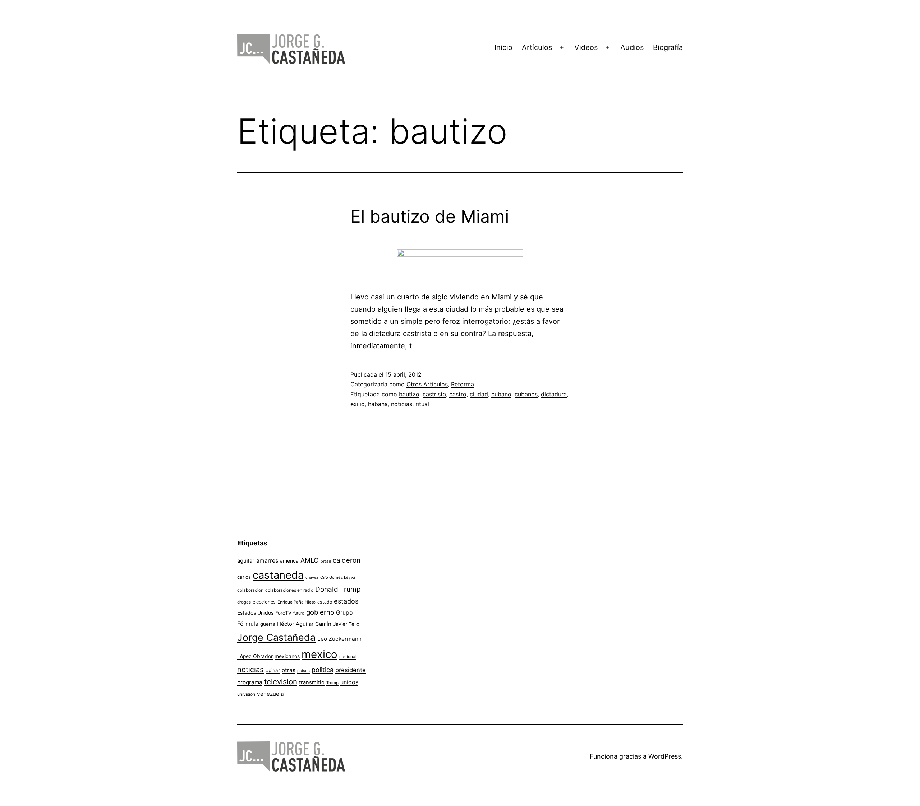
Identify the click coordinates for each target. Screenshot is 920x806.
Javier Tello (346, 624)
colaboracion (250, 590)
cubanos (526, 394)
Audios (632, 47)
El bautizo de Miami (429, 216)
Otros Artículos (427, 384)
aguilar (245, 560)
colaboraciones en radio (289, 590)
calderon (346, 560)
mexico (319, 654)
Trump (332, 682)
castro (457, 394)
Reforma (462, 384)
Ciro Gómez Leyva (337, 577)
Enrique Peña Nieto (296, 602)
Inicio (503, 47)
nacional (347, 656)
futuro (298, 613)
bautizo (409, 394)
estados (346, 601)
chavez (311, 577)
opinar (273, 670)
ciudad (479, 394)
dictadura (554, 394)
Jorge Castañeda (276, 637)
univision (246, 694)
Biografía (668, 47)
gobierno (320, 612)
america (289, 561)
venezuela (270, 693)
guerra (267, 624)
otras (288, 670)
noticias (401, 403)
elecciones (264, 602)
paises (303, 670)
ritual (422, 403)
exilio (357, 403)
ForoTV (283, 613)
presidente (350, 670)
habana (378, 403)
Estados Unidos (255, 613)
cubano (501, 394)
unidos (349, 682)
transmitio (312, 682)
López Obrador (255, 656)
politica (323, 670)
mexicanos (287, 656)
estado (324, 602)
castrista (434, 394)
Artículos (537, 47)
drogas (244, 602)
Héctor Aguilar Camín (304, 624)
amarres (267, 560)
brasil (326, 561)
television (280, 681)
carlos (244, 577)
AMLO (309, 560)
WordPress (664, 756)
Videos (586, 47)
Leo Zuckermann (339, 638)
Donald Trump (338, 589)
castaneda (278, 575)
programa (249, 682)
